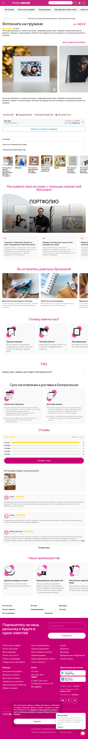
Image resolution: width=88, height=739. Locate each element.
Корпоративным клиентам (14, 685)
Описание (6, 139)
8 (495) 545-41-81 (39, 681)
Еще (82, 540)
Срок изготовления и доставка (14, 144)
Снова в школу (44, 9)
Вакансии (48, 613)
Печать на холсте (10, 655)
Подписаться (67, 636)
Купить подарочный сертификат (74, 42)
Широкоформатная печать (43, 659)
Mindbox (17, 714)
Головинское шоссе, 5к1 (42, 683)
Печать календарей (11, 659)
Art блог (34, 606)
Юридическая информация (72, 655)
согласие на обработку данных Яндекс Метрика (38, 712)
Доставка (10, 122)
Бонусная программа (12, 671)
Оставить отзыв (44, 461)
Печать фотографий (26, 9)
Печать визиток (8, 609)
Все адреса (36, 686)
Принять (37, 721)
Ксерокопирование (40, 649)
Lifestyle (62, 609)
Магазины (63, 606)
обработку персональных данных (43, 710)
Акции (63, 645)
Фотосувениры (8, 613)
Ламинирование (37, 609)
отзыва (16, 28)
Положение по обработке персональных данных (50, 729)
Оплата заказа (66, 659)
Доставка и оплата (11, 678)
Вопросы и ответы (11, 675)
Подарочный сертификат (14, 662)
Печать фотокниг (10, 649)
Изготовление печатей (41, 652)
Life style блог (37, 675)
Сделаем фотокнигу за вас (66, 9)
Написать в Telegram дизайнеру (44, 129)
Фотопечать (7, 606)
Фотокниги (9, 9)
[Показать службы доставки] (83, 122)
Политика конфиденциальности (43, 732)
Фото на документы (40, 645)
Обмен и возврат (10, 688)
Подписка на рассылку (13, 681)
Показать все (44, 547)
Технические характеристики (14, 149)
